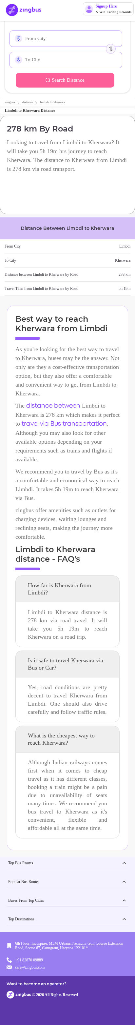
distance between (53, 406)
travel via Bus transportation (64, 424)
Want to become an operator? (37, 983)
